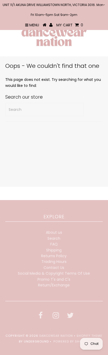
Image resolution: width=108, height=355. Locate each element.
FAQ (54, 244)
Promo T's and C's (53, 279)
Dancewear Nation (56, 336)
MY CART (69, 25)
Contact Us (54, 267)
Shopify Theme (89, 336)
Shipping (54, 250)
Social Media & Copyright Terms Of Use (54, 273)
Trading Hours (54, 261)
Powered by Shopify (71, 341)
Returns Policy (54, 255)
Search (53, 238)
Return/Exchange (54, 285)
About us (54, 232)
